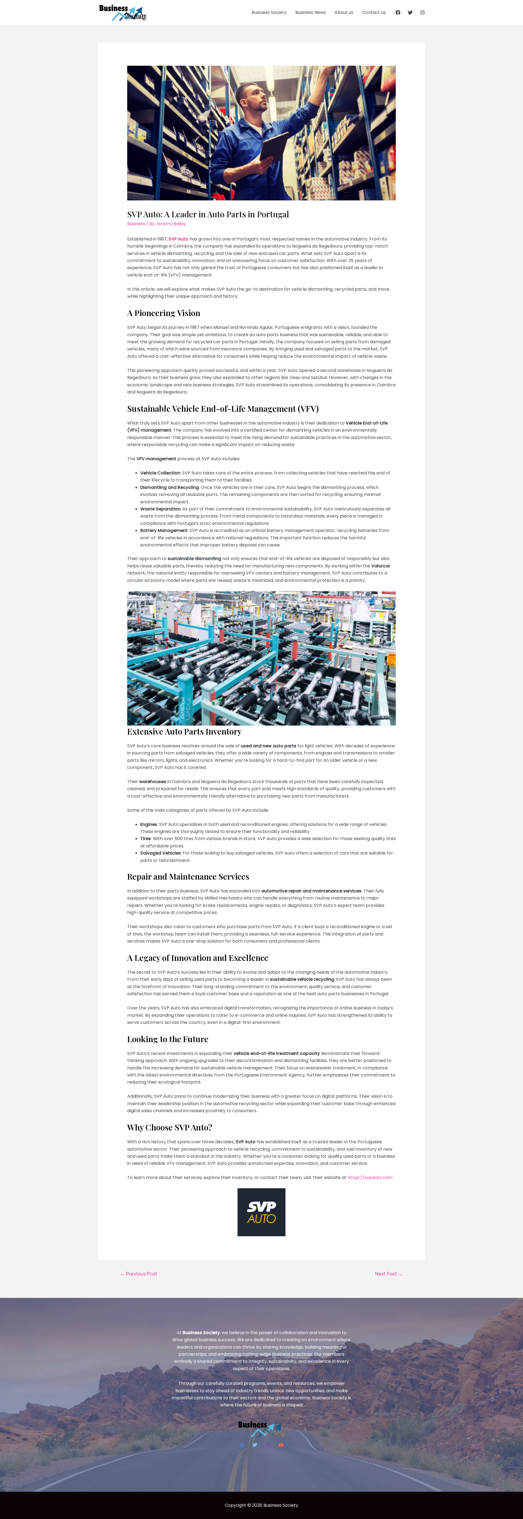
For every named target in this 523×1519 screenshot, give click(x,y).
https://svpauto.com (370, 1177)
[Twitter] (410, 12)
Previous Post (138, 1274)
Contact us (374, 12)
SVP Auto (178, 239)
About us (344, 12)
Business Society (269, 12)
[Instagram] (422, 12)
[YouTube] (281, 1445)
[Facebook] (398, 12)
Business (136, 224)
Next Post (389, 1274)
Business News (310, 12)
